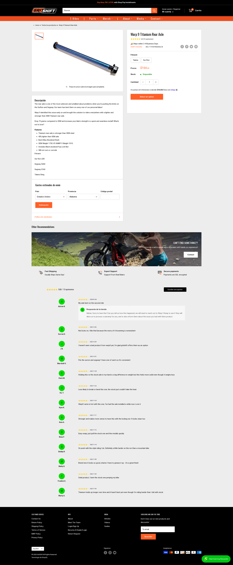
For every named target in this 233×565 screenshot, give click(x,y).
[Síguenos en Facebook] (105, 552)
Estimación (44, 205)
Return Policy (37, 522)
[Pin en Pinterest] (186, 46)
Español (36, 549)
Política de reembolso (43, 217)
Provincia (72, 191)
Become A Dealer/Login (77, 530)
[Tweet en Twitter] (191, 46)
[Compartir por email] (196, 46)
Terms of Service (38, 530)
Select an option (147, 97)
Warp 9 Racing (136, 47)
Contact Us (36, 519)
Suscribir (148, 536)
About (70, 519)
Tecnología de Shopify (39, 557)
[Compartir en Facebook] (182, 46)
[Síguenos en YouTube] (114, 552)
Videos (107, 522)
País (37, 191)
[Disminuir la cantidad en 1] (143, 82)
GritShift (40, 554)
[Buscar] (154, 10)
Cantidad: (135, 82)
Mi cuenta (167, 12)
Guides (107, 526)
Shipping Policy (37, 526)
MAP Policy (36, 534)
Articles (107, 519)
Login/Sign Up (73, 526)
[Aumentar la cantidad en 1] (155, 82)
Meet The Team (74, 522)
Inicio (37, 25)
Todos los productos (49, 25)
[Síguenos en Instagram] (110, 552)
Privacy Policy (37, 537)
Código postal (106, 191)
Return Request (74, 534)
